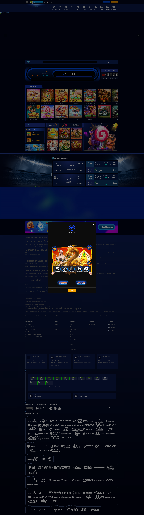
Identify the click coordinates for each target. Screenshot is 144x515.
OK (72, 290)
